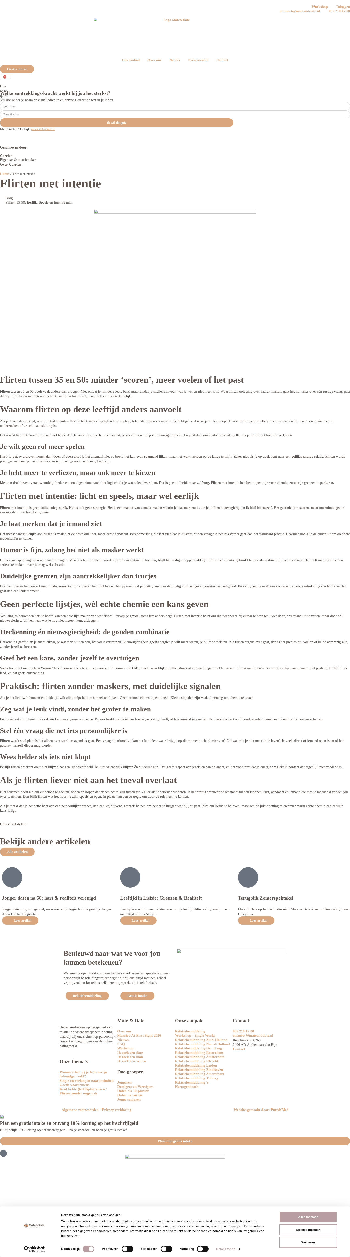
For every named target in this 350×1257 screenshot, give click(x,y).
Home (4, 174)
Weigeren (308, 1242)
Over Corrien (10, 164)
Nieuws (174, 60)
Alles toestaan (308, 1217)
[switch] (127, 1249)
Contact (222, 60)
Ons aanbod (131, 60)
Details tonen (225, 1249)
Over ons (154, 60)
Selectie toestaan (308, 1229)
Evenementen (198, 60)
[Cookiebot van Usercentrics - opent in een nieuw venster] (34, 1249)
